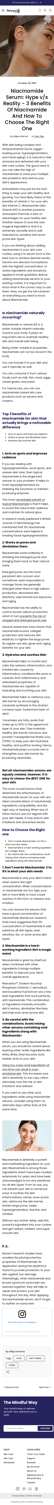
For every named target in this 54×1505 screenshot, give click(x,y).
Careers (31, 1482)
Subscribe (45, 1428)
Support (31, 1458)
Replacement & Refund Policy (35, 1477)
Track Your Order (36, 1454)
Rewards (31, 1462)
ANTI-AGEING (35, 1358)
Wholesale (9, 1462)
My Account (33, 1466)
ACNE (18, 1358)
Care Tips (39, 136)
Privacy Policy (18, 1495)
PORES (12, 1365)
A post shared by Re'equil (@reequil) (22, 1331)
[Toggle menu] (3, 10)
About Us (31, 1470)
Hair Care (8, 1458)
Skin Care (8, 1454)
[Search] (39, 10)
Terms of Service (34, 1495)
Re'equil (16, 1502)
